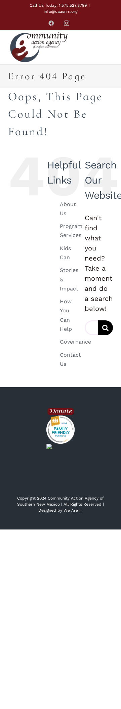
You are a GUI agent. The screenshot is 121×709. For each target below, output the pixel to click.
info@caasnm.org (60, 11)
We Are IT (73, 510)
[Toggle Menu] (105, 47)
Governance (75, 342)
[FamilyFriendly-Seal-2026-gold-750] (60, 419)
